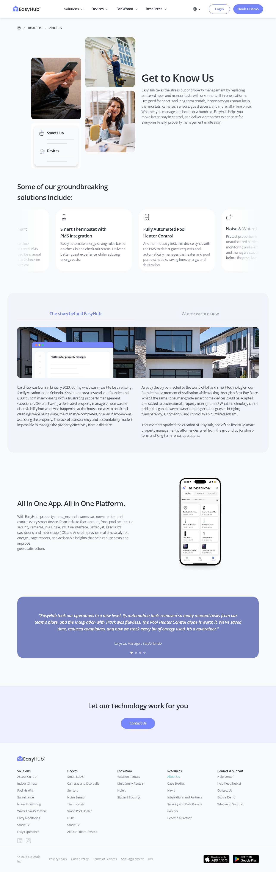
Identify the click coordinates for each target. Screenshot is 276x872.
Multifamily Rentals (130, 783)
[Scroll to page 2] (136, 652)
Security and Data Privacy (184, 804)
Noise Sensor (76, 797)
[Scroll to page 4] (145, 652)
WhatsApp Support (230, 804)
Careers (172, 811)
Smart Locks (75, 777)
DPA (151, 859)
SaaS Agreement (132, 859)
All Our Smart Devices (82, 832)
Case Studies (176, 783)
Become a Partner (179, 818)
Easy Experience (28, 832)
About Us (174, 777)
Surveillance (25, 797)
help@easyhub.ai (229, 783)
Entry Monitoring (28, 818)
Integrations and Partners (184, 797)
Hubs (70, 818)
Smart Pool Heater (79, 811)
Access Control (27, 777)
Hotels (121, 790)
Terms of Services (105, 859)
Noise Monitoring (29, 804)
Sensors (72, 790)
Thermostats (75, 804)
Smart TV (23, 825)
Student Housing (128, 797)
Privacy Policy (58, 859)
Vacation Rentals (128, 777)
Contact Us (224, 790)
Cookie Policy (80, 859)
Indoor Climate (27, 783)
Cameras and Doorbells (83, 783)
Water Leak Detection (31, 811)
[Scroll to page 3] (140, 652)
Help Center (225, 777)
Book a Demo (226, 797)
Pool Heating (25, 790)
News (171, 790)
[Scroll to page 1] (131, 652)
